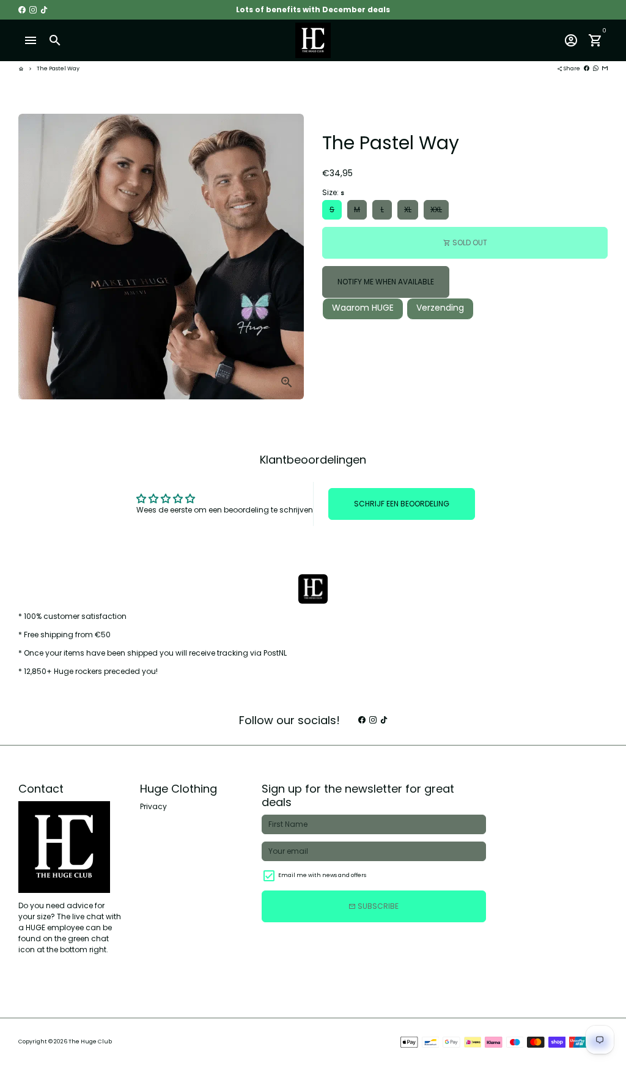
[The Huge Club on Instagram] (33, 9)
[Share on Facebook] (586, 68)
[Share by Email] (605, 68)
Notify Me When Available (385, 281)
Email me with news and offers (322, 875)
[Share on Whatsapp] (595, 68)
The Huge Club (90, 1041)
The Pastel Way (58, 68)
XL (407, 209)
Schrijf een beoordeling (401, 503)
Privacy (153, 806)
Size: (333, 192)
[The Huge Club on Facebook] (22, 9)
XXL (436, 209)
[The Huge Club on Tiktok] (44, 9)
